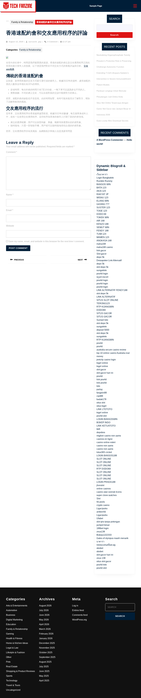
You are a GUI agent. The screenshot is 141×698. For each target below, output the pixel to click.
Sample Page (96, 6)
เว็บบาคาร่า (102, 174)
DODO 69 (101, 214)
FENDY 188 (103, 230)
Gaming (10, 634)
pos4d (100, 343)
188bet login (103, 528)
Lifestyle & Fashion (15, 652)
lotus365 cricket (104, 452)
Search (114, 18)
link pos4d (102, 379)
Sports (9, 676)
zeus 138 (101, 558)
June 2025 (44, 671)
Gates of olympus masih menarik (112, 538)
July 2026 (44, 610)
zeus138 (101, 531)
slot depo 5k (102, 267)
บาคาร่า (100, 541)
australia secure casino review (111, 350)
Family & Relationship (22, 22)
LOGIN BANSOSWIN (107, 419)
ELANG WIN (103, 201)
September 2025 (47, 657)
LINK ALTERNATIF (106, 297)
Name (9, 194)
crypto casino (103, 505)
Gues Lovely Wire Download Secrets (112, 121)
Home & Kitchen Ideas (17, 643)
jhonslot (100, 485)
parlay (100, 389)
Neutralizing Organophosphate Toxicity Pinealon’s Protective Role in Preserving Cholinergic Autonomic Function (114, 61)
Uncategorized (13, 690)
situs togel (101, 406)
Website (10, 226)
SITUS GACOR (104, 313)
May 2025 (44, 676)
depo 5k (100, 257)
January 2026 (45, 638)
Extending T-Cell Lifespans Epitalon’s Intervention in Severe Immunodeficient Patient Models (114, 79)
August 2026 (45, 605)
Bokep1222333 (104, 535)
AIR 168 (101, 221)
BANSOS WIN (104, 184)
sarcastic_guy (35, 42)
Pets (8, 662)
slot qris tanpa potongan (108, 522)
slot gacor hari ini (105, 373)
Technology (11, 680)
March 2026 (45, 629)
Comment (11, 152)
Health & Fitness (14, 638)
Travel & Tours (13, 685)
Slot (98, 498)
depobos (101, 432)
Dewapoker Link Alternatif (109, 260)
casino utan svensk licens (109, 492)
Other (8, 657)
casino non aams (105, 445)
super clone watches (107, 495)
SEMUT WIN (103, 227)
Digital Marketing (14, 619)
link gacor (101, 250)
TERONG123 (103, 303)
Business (10, 615)
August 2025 (45, 662)
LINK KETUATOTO (106, 426)
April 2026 (44, 624)
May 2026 (44, 619)
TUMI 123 (101, 234)
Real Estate (11, 666)
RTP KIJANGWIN (105, 307)
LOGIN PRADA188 (106, 482)
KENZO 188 (103, 224)
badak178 (101, 399)
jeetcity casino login (106, 359)
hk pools (101, 502)
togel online (102, 363)
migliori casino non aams (109, 436)
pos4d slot (102, 416)
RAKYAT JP (103, 194)
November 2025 (47, 648)
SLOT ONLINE (104, 459)
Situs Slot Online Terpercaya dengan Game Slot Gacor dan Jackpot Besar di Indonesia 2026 (114, 109)
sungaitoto (102, 270)
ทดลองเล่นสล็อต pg (106, 545)
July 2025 (44, 666)
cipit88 (100, 396)
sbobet (100, 548)
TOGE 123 (102, 211)
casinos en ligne (104, 439)
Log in (75, 605)
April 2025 (44, 680)
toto (98, 386)
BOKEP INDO (103, 422)
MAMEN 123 (103, 237)
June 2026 (44, 615)
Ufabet (100, 518)
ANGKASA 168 (104, 240)
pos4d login (102, 273)
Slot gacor (101, 254)
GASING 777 (103, 204)
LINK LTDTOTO (104, 409)
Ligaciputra (102, 508)
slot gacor (101, 369)
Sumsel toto (102, 320)
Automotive (11, 610)
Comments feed (80, 615)
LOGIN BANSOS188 (107, 455)
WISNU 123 (102, 197)
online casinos (104, 488)
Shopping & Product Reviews (20, 671)
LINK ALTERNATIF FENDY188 (112, 290)
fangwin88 (102, 393)
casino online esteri (106, 442)
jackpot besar (103, 525)
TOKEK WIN (103, 217)
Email (9, 210)
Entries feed (78, 610)
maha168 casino (105, 247)
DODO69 (101, 310)
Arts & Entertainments (16, 605)
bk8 (98, 429)
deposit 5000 (103, 330)
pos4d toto (102, 564)
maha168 (101, 244)
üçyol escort (102, 277)
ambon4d (101, 512)
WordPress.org (79, 619)
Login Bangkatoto (105, 178)
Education (11, 624)
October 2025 (45, 652)
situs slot (101, 402)
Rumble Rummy (104, 181)
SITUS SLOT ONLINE (107, 300)
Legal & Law (12, 648)
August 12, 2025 (16, 42)
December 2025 (47, 643)
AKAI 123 (101, 191)
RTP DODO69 (104, 469)
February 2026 (46, 634)
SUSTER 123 (103, 207)
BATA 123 (101, 187)
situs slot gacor (104, 561)
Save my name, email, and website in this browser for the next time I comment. (46, 241)
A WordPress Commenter (110, 140)
